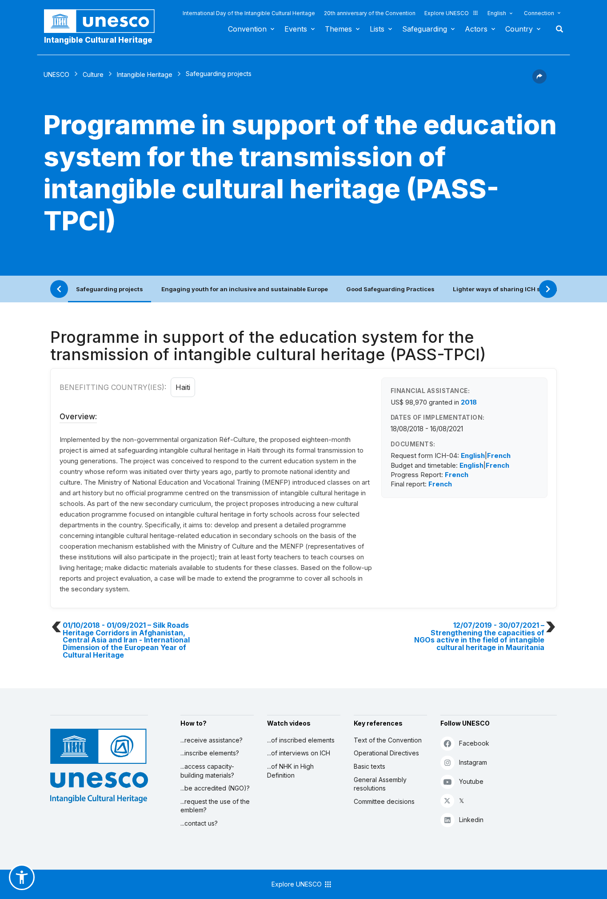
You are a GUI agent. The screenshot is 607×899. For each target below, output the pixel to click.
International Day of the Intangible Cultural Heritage (249, 13)
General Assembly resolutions (380, 784)
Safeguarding (424, 28)
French (499, 455)
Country (519, 28)
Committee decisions (384, 801)
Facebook (474, 743)
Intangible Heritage (144, 74)
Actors (476, 28)
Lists (377, 28)
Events (295, 28)
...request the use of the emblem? (215, 806)
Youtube (471, 781)
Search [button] (557, 29)
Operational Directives (386, 753)
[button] (539, 80)
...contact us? (199, 823)
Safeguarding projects (109, 289)
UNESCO (56, 74)
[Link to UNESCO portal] (104, 21)
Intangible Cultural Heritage (98, 40)
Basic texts (369, 766)
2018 (469, 402)
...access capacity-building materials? (207, 771)
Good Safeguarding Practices (390, 289)
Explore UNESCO (446, 13)
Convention (247, 28)
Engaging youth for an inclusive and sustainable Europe (244, 289)
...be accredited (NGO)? (215, 788)
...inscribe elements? (209, 753)
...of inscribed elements (301, 740)
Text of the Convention (388, 740)
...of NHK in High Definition (290, 771)
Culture (93, 74)
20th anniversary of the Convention (369, 13)
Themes (338, 28)
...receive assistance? (211, 740)
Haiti (183, 387)
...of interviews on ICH (298, 753)
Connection (539, 13)
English (496, 13)
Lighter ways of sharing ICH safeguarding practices (530, 289)
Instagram (473, 762)
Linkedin (471, 819)
